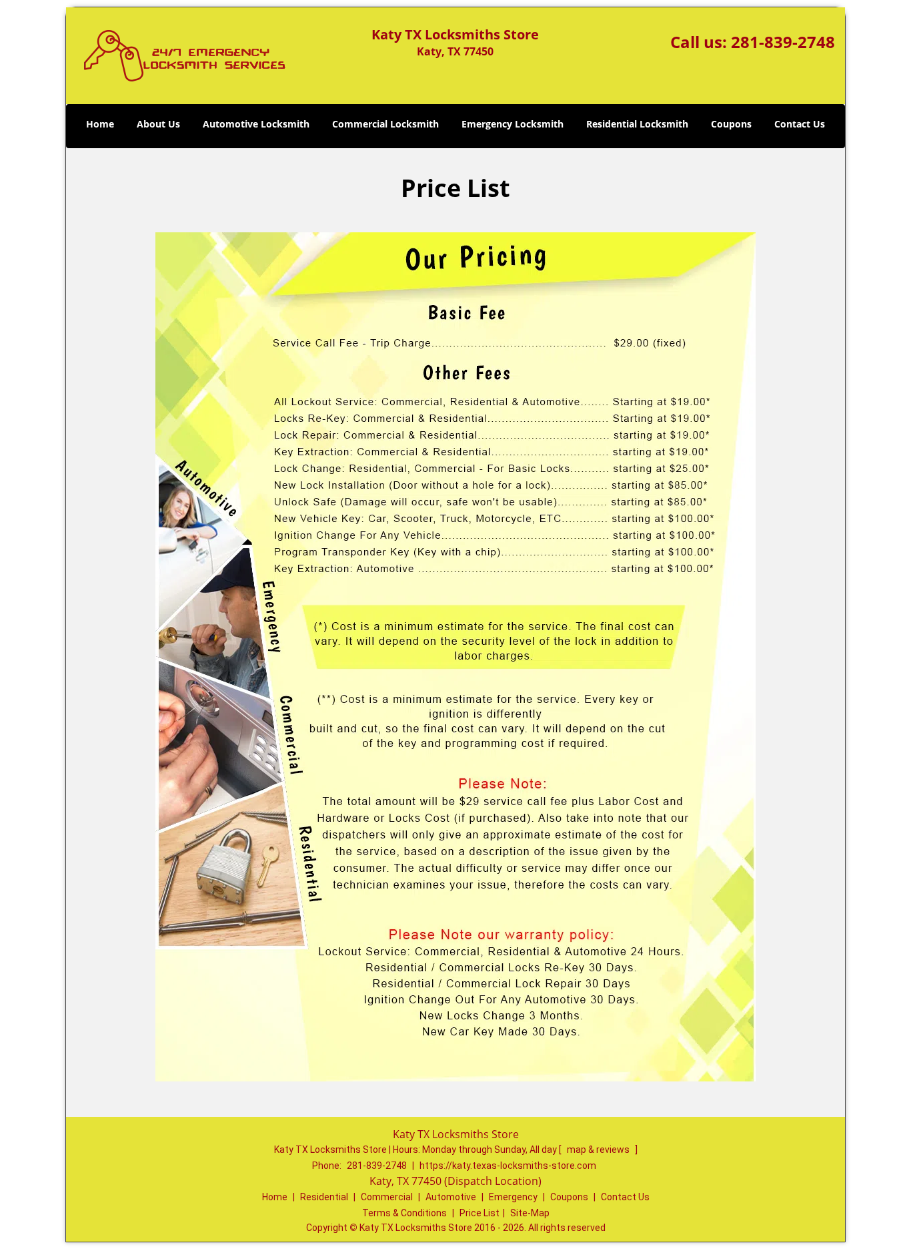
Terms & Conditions (404, 1213)
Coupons (731, 123)
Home (100, 123)
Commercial (387, 1197)
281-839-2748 (783, 42)
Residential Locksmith (637, 123)
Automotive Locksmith (256, 123)
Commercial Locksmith (385, 123)
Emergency (513, 1197)
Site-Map (530, 1213)
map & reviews (599, 1149)
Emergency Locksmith (513, 123)
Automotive (450, 1197)
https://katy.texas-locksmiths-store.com (507, 1165)
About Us (158, 123)
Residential (324, 1197)
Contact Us (799, 123)
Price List (480, 1213)
